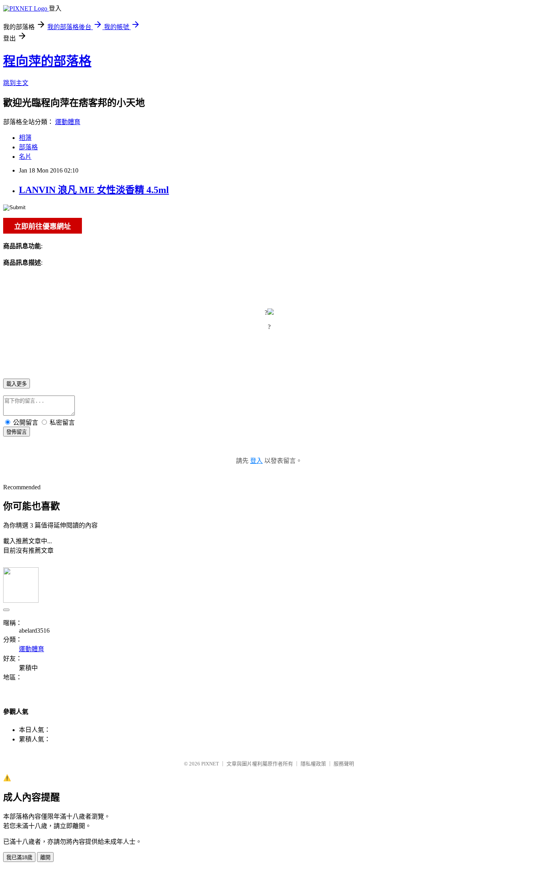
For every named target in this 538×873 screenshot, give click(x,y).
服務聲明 (344, 764)
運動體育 (67, 122)
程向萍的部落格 (47, 61)
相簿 (25, 137)
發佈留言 (16, 432)
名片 (25, 156)
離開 (45, 857)
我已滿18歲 (19, 857)
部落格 (28, 147)
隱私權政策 (313, 764)
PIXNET (210, 764)
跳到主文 (15, 83)
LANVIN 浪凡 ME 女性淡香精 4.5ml (94, 190)
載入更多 (16, 384)
